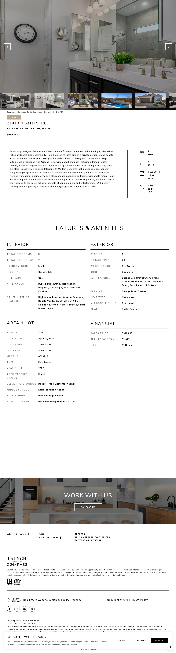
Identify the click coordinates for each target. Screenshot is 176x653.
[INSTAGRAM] (17, 609)
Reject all (122, 640)
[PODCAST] (32, 609)
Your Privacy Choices (88, 650)
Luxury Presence (71, 599)
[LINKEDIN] (24, 609)
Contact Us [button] (88, 507)
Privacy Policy (139, 599)
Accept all (159, 640)
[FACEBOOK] (9, 609)
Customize (141, 640)
